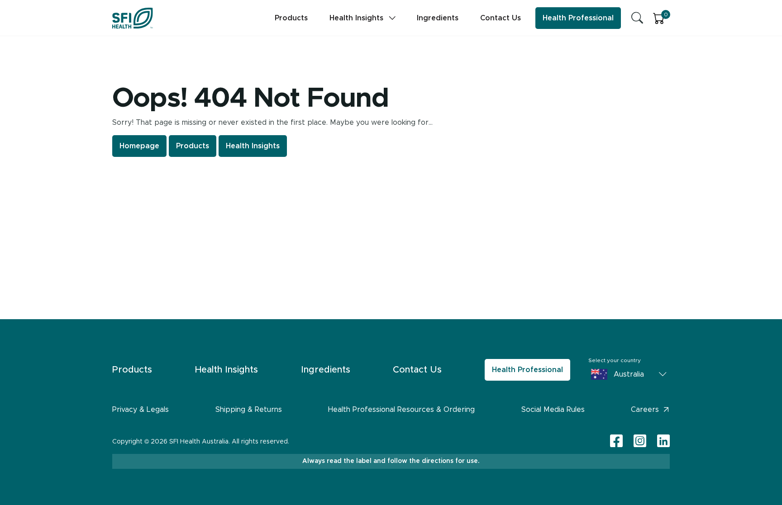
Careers (645, 409)
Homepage (139, 146)
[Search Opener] (637, 18)
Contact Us (500, 18)
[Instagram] (640, 441)
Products (291, 18)
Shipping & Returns (248, 409)
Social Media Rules (553, 409)
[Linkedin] (663, 440)
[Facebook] (616, 441)
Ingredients (437, 18)
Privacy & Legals (140, 409)
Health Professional (578, 18)
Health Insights (356, 18)
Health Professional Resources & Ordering (401, 409)
